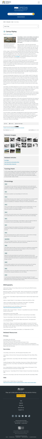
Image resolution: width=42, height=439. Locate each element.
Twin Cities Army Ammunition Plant (11, 162)
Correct (11, 123)
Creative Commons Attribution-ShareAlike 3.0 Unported (13, 127)
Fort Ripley (17, 56)
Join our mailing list (21, 395)
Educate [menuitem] (21, 405)
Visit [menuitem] (21, 400)
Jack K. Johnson (9, 34)
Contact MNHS (24, 423)
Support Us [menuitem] (21, 409)
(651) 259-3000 (17, 423)
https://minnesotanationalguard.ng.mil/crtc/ (12, 307)
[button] (39, 2)
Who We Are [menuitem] (21, 407)
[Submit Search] (33, 14)
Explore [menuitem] (21, 403)
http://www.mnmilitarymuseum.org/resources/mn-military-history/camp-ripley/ (19, 382)
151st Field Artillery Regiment (10, 164)
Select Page (6, 26)
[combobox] (21, 14)
